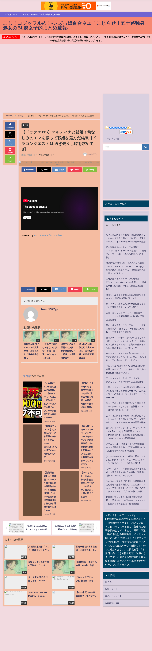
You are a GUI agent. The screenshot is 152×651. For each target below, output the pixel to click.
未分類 (25, 125)
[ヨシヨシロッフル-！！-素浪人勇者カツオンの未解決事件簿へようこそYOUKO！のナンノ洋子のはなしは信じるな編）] (125, 459)
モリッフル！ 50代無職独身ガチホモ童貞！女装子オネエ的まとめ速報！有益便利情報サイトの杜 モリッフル (126, 472)
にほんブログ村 (111, 139)
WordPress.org (112, 603)
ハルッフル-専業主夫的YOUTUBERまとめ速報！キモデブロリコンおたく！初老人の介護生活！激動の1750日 (125, 369)
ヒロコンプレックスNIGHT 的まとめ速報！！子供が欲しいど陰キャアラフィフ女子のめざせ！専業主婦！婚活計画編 (125, 500)
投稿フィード (111, 589)
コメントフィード (113, 596)
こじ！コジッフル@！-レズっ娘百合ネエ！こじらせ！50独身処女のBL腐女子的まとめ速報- (125, 316)
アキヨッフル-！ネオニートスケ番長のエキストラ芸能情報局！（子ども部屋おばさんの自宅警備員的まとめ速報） (125, 447)
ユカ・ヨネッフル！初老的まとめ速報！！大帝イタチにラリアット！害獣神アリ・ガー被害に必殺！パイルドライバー (125, 406)
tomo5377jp (92, 154)
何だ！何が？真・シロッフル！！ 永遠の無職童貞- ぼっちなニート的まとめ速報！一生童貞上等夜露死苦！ (125, 328)
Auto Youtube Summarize (48, 235)
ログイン (109, 582)
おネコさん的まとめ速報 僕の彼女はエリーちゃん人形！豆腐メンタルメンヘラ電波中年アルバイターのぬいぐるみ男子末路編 (125, 238)
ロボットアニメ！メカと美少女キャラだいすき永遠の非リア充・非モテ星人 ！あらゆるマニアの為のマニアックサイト (126, 356)
